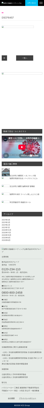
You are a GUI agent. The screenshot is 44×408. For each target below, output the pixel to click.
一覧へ (24, 58)
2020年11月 (6, 232)
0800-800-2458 (12, 292)
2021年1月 (6, 227)
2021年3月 (6, 222)
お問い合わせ (31, 3)
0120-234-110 (11, 269)
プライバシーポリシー (27, 398)
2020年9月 (6, 238)
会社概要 (11, 398)
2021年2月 (6, 225)
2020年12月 (6, 230)
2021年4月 (6, 220)
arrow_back (4, 58)
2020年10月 (6, 235)
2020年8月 (6, 240)
